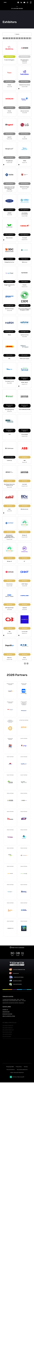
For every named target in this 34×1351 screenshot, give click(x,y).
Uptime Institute (24, 334)
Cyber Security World (18, 977)
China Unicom (9, 584)
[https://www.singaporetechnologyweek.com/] (17, 965)
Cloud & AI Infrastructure (19, 969)
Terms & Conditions (11, 1069)
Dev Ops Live (16, 973)
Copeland (24, 607)
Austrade (24, 484)
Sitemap (26, 1066)
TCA (9, 434)
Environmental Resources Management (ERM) (25, 309)
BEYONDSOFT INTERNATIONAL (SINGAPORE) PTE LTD (9, 536)
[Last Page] (27, 663)
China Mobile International (24, 213)
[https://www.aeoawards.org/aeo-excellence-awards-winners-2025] (4, 1047)
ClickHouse (9, 460)
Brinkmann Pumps (9, 308)
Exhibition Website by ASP (18, 1076)
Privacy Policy (19, 1066)
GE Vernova (24, 262)
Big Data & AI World (17, 980)
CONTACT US (5, 1009)
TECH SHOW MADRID (7, 1031)
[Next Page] (25, 663)
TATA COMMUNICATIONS (24, 409)
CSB (9, 631)
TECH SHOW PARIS (7, 1033)
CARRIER (9, 213)
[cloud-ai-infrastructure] (10, 969)
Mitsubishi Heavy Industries (24, 60)
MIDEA (24, 160)
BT (24, 561)
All (3, 38)
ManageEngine (9, 160)
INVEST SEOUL (24, 382)
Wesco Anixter (9, 237)
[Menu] (30, 2)
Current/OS (24, 631)
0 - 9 (7, 38)
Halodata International (24, 84)
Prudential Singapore (9, 59)
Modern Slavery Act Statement (17, 1072)
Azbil (9, 509)
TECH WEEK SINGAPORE (8, 1022)
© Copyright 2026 (10, 1066)
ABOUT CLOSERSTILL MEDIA (9, 1016)
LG (24, 137)
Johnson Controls (24, 111)
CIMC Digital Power (9, 607)
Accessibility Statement (22, 1069)
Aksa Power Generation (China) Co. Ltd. (9, 485)
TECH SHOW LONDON (7, 1029)
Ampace (9, 84)
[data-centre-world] (10, 984)
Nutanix (24, 284)
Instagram (27, 2)
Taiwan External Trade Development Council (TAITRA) (9, 188)
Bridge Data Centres (9, 262)
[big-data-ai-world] (10, 980)
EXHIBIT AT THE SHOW (7, 1013)
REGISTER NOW (6, 1011)
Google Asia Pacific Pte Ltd (9, 285)
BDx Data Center (24, 509)
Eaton (24, 657)
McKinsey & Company (24, 358)
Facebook (18, 2)
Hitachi (9, 111)
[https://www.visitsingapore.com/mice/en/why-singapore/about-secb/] (7, 1062)
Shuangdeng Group (9, 409)
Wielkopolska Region (24, 186)
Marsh (9, 334)
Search (17, 34)
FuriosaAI (24, 237)
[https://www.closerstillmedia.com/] (27, 1060)
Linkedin (21, 2)
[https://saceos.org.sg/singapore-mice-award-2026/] (8, 1047)
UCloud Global (24, 434)
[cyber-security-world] (11, 977)
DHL (9, 358)
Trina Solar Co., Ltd (9, 381)
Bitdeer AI (24, 535)
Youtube (24, 2)
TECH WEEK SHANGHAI (8, 1024)
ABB (24, 460)
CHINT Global (24, 584)
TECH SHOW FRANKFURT (8, 1027)
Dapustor (9, 657)
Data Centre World (9, 31)
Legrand (9, 137)
